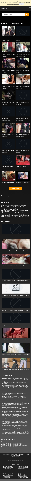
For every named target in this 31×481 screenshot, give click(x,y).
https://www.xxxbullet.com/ (8, 473)
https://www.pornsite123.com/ (8, 471)
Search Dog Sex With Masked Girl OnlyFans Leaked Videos (14, 445)
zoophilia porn (5, 118)
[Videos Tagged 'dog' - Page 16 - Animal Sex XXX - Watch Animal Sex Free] (8, 100)
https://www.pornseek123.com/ (23, 469)
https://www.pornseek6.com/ (23, 470)
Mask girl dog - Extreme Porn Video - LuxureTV (12, 182)
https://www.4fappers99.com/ (8, 467)
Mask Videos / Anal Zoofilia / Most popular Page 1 (13, 150)
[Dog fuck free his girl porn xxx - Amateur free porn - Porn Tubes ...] (23, 148)
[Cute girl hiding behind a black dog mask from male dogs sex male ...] (23, 100)
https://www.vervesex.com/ (8, 472)
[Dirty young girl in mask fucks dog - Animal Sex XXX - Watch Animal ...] (23, 132)
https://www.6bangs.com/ (8, 468)
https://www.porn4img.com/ (23, 476)
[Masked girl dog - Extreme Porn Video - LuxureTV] (23, 180)
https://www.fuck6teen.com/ (23, 468)
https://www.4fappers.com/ (7, 466)
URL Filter (13, 455)
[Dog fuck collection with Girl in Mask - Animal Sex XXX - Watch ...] (8, 84)
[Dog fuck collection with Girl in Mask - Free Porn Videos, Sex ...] (23, 116)
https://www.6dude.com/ (8, 469)
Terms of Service (18, 454)
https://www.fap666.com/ (8, 470)
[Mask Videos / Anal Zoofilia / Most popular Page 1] (8, 148)
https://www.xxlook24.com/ (7, 477)
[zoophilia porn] (8, 116)
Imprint (12, 454)
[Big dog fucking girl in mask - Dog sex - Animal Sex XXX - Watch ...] (8, 132)
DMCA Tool (17, 455)
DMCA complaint (25, 216)
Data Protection (25, 454)
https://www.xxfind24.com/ (7, 476)
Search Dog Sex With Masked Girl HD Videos (11, 444)
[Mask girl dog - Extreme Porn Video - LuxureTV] (8, 180)
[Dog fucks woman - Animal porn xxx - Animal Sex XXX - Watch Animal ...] (8, 52)
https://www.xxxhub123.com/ (8, 474)
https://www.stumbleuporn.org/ (23, 477)
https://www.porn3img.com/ (23, 475)
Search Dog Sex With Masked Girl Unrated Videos (13, 442)
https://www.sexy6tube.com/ (23, 467)
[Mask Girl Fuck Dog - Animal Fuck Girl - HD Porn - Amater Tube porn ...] (8, 68)
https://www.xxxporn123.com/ (8, 475)
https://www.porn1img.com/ (23, 473)
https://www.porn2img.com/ (23, 474)
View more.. (15, 188)
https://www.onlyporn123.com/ (23, 472)
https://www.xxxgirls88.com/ (23, 466)
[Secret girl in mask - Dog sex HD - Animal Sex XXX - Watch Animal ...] (23, 68)
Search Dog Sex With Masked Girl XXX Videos (12, 443)
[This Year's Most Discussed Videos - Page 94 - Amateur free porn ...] (8, 164)
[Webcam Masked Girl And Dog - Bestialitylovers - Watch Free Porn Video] (23, 52)
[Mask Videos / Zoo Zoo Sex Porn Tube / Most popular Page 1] (8, 36)
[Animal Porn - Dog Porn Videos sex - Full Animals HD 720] (23, 36)
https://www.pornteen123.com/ (23, 471)
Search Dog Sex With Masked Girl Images (11, 446)
